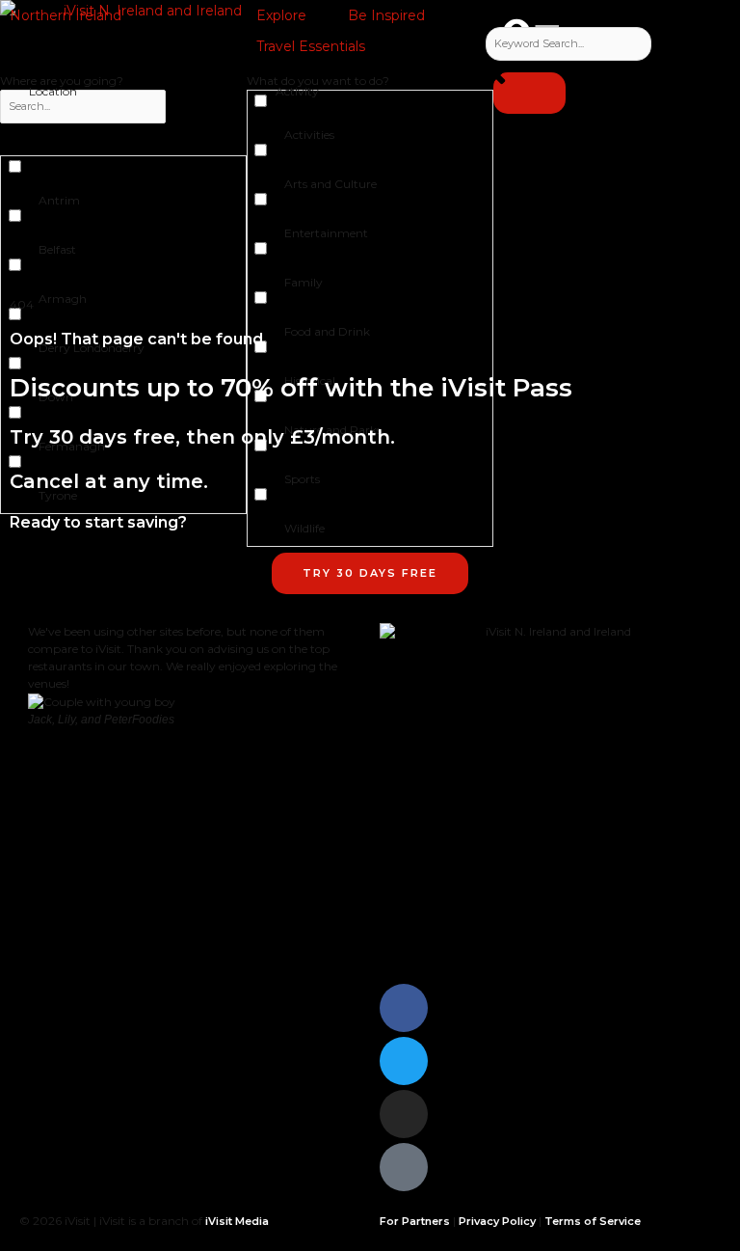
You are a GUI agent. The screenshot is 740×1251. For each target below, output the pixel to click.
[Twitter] (404, 1061)
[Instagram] (404, 1114)
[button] (76, 15)
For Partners (415, 1221)
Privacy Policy (497, 1221)
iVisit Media (237, 1221)
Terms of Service (592, 1221)
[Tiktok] (404, 1167)
